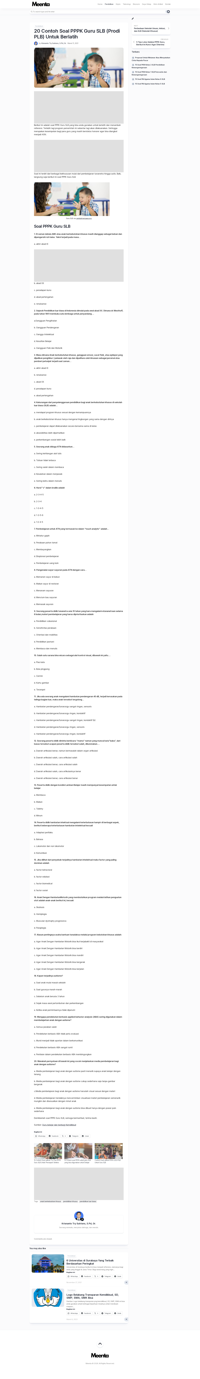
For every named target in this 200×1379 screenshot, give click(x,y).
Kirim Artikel (158, 4)
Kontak (168, 4)
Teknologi (127, 4)
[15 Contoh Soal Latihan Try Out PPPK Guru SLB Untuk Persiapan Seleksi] (48, 1151)
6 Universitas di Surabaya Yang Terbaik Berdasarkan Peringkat (90, 1262)
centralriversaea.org (84, 218)
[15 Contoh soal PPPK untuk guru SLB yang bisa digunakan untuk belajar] (78, 1151)
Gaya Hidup (146, 4)
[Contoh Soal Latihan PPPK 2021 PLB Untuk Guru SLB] (109, 1151)
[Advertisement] (79, 107)
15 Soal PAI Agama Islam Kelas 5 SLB (150, 84)
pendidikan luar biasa (88, 1201)
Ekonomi (136, 4)
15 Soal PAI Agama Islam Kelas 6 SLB (150, 79)
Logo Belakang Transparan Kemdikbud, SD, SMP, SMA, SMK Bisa (92, 1296)
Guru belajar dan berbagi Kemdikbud (59, 1125)
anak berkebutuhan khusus (50, 1201)
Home (100, 4)
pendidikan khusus (70, 1201)
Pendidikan (109, 4)
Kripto (118, 4)
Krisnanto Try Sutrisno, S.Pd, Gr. (53, 43)
